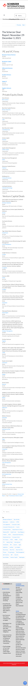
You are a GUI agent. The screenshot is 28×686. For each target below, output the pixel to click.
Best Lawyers (5, 99)
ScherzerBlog (19, 592)
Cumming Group (6, 129)
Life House (4, 362)
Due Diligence (21, 532)
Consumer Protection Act (8, 527)
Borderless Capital (6, 61)
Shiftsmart (4, 407)
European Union (16, 537)
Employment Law (7, 537)
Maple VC (4, 81)
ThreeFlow (4, 449)
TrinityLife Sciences (6, 178)
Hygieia (4, 341)
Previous (19, 25)
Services (18, 587)
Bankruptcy (5, 522)
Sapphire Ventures (6, 88)
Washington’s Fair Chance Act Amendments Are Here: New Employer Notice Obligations (7, 627)
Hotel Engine (5, 312)
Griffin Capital (5, 149)
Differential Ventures (7, 68)
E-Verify (5, 534)
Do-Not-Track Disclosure (19, 645)
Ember (3, 277)
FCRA (11, 539)
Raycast (4, 384)
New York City (19, 549)
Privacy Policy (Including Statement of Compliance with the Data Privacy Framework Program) (21, 616)
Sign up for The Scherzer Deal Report (19, 602)
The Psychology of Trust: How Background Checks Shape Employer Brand (7, 650)
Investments (5, 544)
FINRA (16, 539)
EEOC (9, 534)
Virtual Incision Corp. (7, 484)
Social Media (6, 557)
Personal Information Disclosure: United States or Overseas (21, 649)
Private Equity (12, 495)
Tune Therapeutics (6, 462)
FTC (4, 542)
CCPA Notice (19, 621)
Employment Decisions (18, 534)
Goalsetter (4, 302)
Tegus (3, 439)
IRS (11, 544)
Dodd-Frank (13, 532)
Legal (20, 544)
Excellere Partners (6, 74)
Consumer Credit (16, 524)
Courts (17, 527)
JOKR (3, 352)
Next (23, 25)
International (17, 542)
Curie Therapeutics (6, 244)
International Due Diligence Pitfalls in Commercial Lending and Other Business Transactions (7, 639)
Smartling (4, 417)
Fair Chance (5, 539)
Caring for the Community (19, 598)
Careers (18, 594)
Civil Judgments (6, 524)
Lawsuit (15, 544)
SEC (12, 554)
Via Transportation (6, 474)
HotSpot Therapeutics (7, 331)
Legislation (5, 547)
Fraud (20, 539)
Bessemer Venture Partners (9, 54)
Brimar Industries (6, 109)
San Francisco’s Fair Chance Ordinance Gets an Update (6, 618)
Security (16, 554)
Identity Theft (10, 542)
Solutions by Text (6, 429)
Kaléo (3, 159)
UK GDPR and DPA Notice (20, 625)
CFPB (17, 522)
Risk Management (20, 552)
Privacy (4, 552)
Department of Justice (17, 529)
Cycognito (4, 267)
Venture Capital (18, 495)
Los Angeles (17, 547)
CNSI (3, 119)
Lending (11, 547)
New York (12, 549)
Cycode (4, 254)
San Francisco (6, 554)
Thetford (4, 168)
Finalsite (4, 139)
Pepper (4, 374)
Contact (18, 595)
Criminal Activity (7, 529)
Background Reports (7, 519)
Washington (22, 557)
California (12, 522)
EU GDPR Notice (20, 622)
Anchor (4, 212)
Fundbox (4, 289)
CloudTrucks (5, 232)
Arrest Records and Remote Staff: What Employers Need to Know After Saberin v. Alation (7, 608)
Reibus (3, 397)
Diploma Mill (6, 532)
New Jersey (5, 549)
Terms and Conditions (18, 642)
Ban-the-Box (16, 519)
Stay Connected (19, 605)
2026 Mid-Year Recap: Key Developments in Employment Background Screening (7, 596)
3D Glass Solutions (6, 202)
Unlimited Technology (7, 188)
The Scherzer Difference (19, 589)
